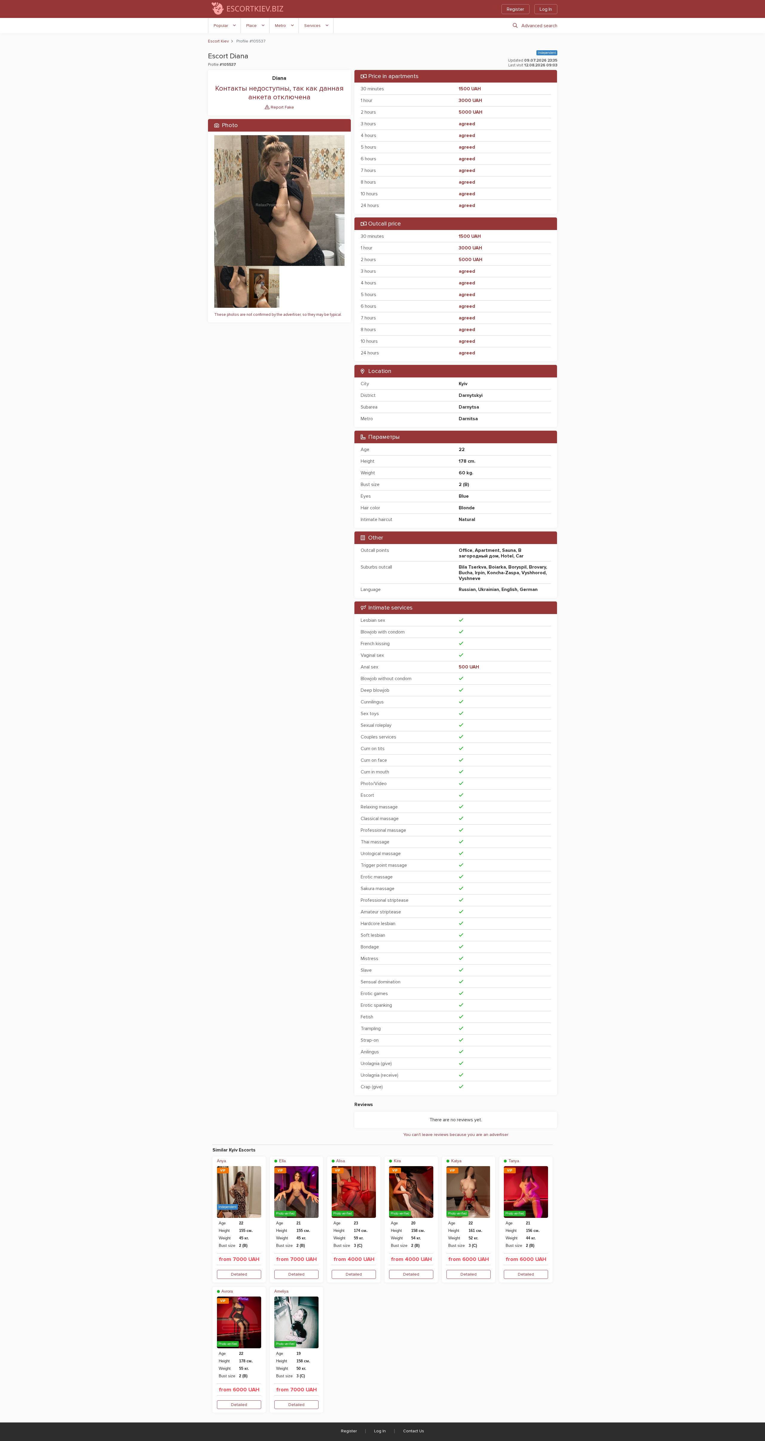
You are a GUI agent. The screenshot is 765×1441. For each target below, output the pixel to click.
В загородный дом (490, 553)
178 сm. (467, 461)
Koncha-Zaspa (503, 573)
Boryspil (517, 567)
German (529, 589)
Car (520, 556)
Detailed (239, 1274)
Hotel (507, 556)
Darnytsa (469, 407)
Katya (455, 1161)
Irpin (480, 573)
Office (465, 550)
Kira (397, 1161)
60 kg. (466, 473)
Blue (464, 496)
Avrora (227, 1291)
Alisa (340, 1161)
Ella (282, 1161)
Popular (221, 25)
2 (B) (464, 485)
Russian (467, 589)
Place (251, 25)
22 (462, 450)
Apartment (487, 550)
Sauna (509, 550)
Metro (280, 25)
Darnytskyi (471, 395)
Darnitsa (468, 419)
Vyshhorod (533, 573)
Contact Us (413, 1431)
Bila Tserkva (472, 567)
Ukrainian (488, 589)
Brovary (537, 567)
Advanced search (539, 26)
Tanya (513, 1161)
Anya (221, 1161)
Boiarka (497, 567)
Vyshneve (470, 578)
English (509, 589)
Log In (546, 9)
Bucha (465, 573)
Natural (467, 520)
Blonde (467, 508)
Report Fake (282, 107)
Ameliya (281, 1291)
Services (312, 25)
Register (515, 9)
